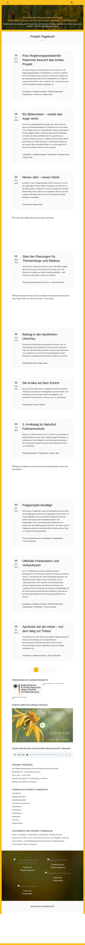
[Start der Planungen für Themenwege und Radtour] (42, 233)
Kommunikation (17, 841)
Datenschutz (48, 906)
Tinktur (25, 844)
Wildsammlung (63, 154)
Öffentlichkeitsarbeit (55, 91)
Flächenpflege (55, 838)
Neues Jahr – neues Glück (40, 177)
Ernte (30, 838)
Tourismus (37, 94)
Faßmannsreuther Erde (41, 838)
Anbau (14, 834)
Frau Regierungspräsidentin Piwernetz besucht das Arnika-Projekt (43, 60)
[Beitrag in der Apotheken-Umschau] (42, 311)
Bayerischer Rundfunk (20, 838)
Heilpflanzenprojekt (39, 91)
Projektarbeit (52, 154)
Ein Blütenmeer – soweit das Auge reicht (26, 772)
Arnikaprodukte (32, 834)
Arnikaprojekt (43, 834)
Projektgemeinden (58, 841)
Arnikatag (52, 834)
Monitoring (47, 841)
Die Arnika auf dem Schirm (40, 383)
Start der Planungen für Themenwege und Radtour (30, 778)
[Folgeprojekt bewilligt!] (42, 482)
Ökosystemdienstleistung (32, 282)
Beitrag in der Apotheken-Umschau (24, 782)
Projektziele (38, 607)
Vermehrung (32, 844)
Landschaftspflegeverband (33, 841)
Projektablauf (46, 538)
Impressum (36, 906)
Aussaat (59, 834)
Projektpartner (27, 94)
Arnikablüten (21, 834)
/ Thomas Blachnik (57, 282)
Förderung (65, 838)
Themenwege (17, 844)
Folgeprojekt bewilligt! (37, 505)
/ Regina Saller (47, 94)
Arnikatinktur (26, 91)
